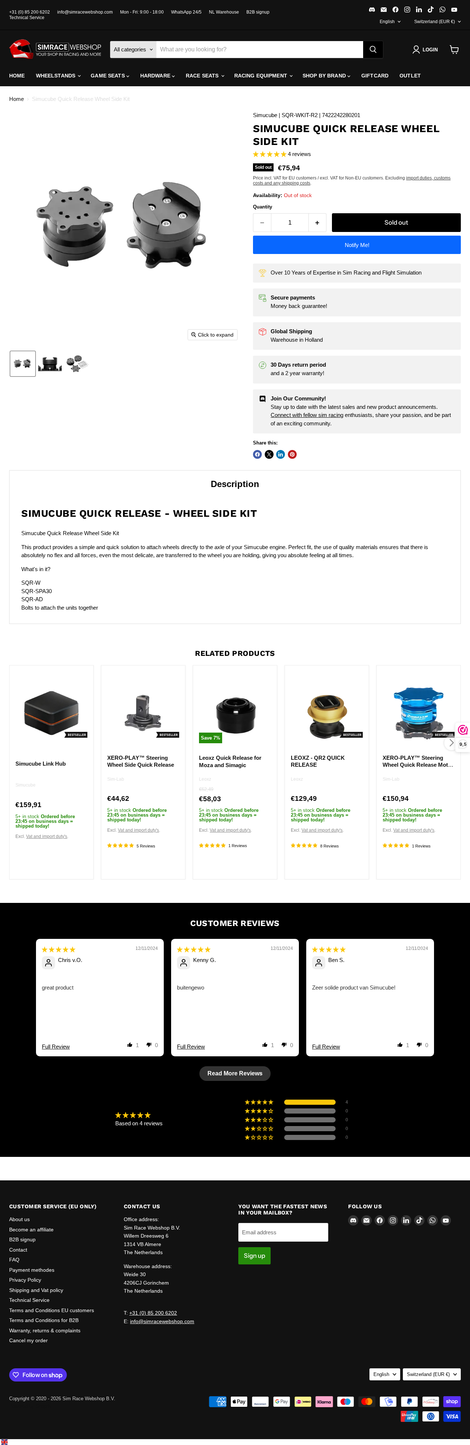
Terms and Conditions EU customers (51, 1310)
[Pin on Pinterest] (292, 454)
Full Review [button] (56, 1046)
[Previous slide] (26, 1009)
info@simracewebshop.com (85, 12)
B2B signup (258, 12)
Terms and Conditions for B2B (44, 1320)
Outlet (410, 76)
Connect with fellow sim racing (307, 415)
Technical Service (26, 17)
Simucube (25, 785)
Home (17, 76)
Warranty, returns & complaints (44, 1330)
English (387, 21)
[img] (58, 949)
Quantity (262, 207)
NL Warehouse (224, 12)
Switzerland (434, 21)
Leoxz (205, 779)
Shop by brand (325, 76)
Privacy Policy (25, 1280)
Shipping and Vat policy (36, 1290)
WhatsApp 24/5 (186, 12)
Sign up (254, 1255)
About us (19, 1219)
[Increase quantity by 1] (318, 222)
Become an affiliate (31, 1229)
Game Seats (108, 76)
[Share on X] (269, 454)
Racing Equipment (261, 76)
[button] (426, 49)
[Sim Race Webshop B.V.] (55, 49)
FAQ (14, 1260)
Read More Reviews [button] (235, 1073)
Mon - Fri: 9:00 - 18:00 (142, 12)
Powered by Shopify (30, 1406)
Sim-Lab (115, 779)
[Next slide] (443, 1009)
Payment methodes (31, 1270)
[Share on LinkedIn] (280, 454)
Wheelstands (56, 76)
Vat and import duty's (46, 836)
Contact (18, 1250)
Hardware (156, 76)
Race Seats (203, 76)
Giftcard (374, 76)
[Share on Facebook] (257, 454)
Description (235, 484)
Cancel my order (28, 1340)
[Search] (373, 49)
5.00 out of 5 (168, 1115)
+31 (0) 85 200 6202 (29, 12)
